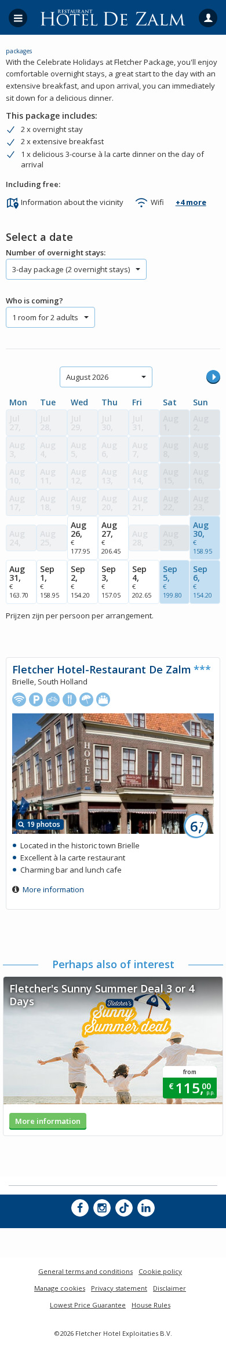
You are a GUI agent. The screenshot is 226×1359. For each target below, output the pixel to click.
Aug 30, (202, 537)
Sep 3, (111, 581)
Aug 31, (18, 581)
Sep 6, (202, 581)
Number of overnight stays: (55, 252)
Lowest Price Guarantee (88, 1305)
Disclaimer (169, 1288)
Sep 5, (172, 581)
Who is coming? (34, 300)
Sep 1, (49, 581)
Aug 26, (80, 537)
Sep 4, (141, 581)
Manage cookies (59, 1288)
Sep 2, (80, 581)
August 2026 (87, 377)
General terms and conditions (85, 1271)
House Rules (151, 1305)
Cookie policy (160, 1271)
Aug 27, (111, 537)
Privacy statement (119, 1288)
